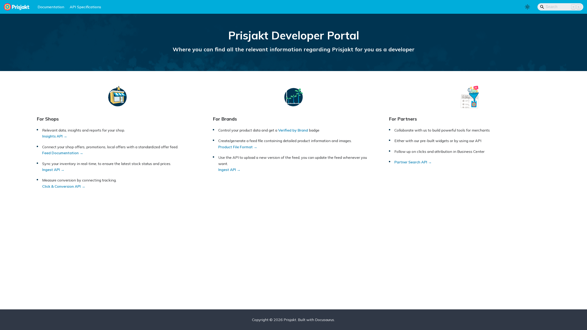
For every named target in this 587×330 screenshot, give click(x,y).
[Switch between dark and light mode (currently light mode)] (527, 7)
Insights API (52, 136)
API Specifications (85, 7)
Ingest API (51, 169)
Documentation (51, 7)
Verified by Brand (293, 130)
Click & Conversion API (61, 186)
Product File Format (235, 147)
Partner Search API (410, 162)
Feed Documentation (60, 153)
